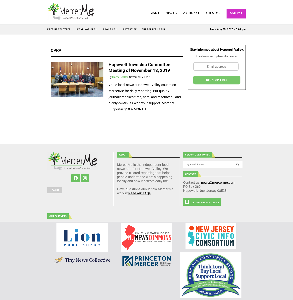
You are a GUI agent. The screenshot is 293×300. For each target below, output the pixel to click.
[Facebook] (75, 178)
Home (155, 13)
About (123, 154)
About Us (109, 29)
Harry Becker (120, 77)
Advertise (130, 29)
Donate (236, 13)
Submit (212, 13)
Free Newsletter (59, 29)
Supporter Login (153, 29)
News (170, 13)
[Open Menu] (147, 10)
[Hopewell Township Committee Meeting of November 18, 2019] (77, 79)
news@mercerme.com (218, 182)
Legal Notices (85, 29)
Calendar (191, 13)
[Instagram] (85, 178)
